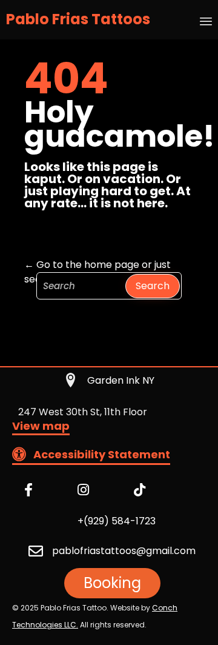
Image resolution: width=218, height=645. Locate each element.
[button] (41, 427)
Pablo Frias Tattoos (78, 19)
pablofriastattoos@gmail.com (124, 551)
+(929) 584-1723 (117, 521)
